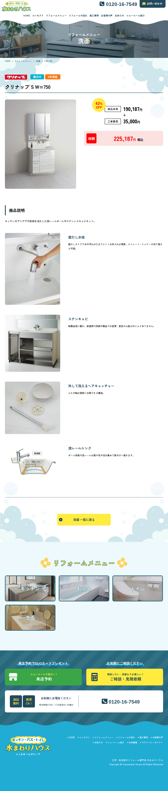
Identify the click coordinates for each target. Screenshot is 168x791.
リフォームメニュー (56, 15)
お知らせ (119, 15)
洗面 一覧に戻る (84, 519)
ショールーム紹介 (135, 15)
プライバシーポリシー (152, 742)
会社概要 (133, 742)
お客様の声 (107, 15)
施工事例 (94, 15)
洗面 (38, 61)
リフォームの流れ (78, 15)
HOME (26, 15)
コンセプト (38, 15)
